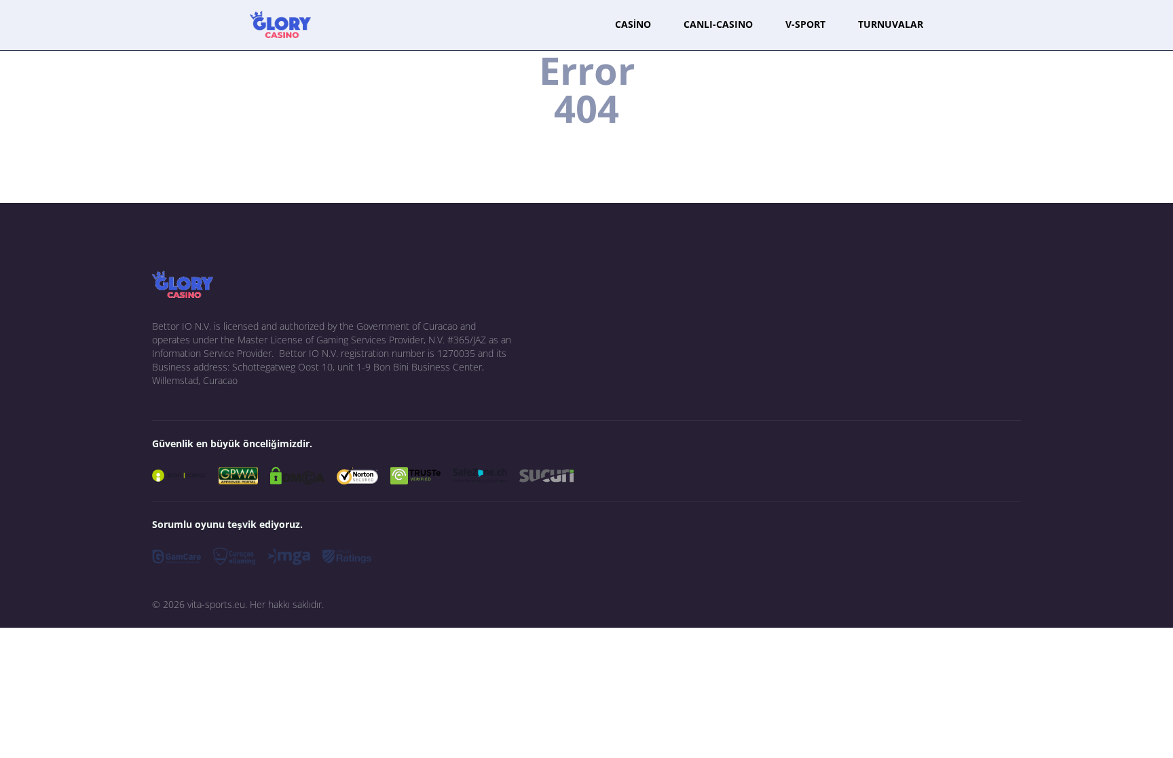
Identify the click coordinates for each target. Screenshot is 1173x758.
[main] (280, 24)
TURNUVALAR (890, 24)
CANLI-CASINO (718, 24)
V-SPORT (805, 24)
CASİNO (633, 24)
